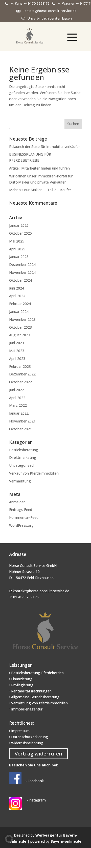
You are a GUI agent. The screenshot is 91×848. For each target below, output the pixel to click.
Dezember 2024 (22, 264)
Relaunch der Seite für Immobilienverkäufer (44, 146)
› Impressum (19, 730)
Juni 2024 (16, 288)
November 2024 (22, 272)
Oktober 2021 (20, 429)
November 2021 (22, 421)
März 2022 (18, 405)
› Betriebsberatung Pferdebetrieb (36, 672)
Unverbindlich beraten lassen (50, 18)
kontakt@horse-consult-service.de (50, 11)
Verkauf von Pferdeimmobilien (34, 473)
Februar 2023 (20, 366)
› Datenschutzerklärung (28, 736)
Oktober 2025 (20, 233)
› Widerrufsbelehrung (26, 742)
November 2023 (22, 319)
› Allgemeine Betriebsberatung (34, 696)
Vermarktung (20, 481)
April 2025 (17, 249)
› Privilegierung (21, 685)
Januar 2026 (19, 225)
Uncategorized (21, 465)
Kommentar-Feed (23, 517)
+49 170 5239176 (36, 3)
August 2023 (19, 334)
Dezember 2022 (22, 374)
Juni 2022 (16, 389)
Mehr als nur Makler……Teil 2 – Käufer (40, 189)
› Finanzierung (20, 678)
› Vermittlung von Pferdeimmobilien (38, 703)
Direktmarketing (22, 457)
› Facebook (35, 780)
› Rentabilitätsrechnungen (30, 691)
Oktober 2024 (20, 280)
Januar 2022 (19, 413)
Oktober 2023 (20, 327)
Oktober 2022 (20, 382)
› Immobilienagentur (25, 709)
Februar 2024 (20, 303)
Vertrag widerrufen (38, 753)
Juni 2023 (16, 342)
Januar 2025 (19, 256)
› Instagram (36, 800)
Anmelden (17, 501)
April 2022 (17, 397)
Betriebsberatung (23, 449)
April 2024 (17, 295)
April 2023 (17, 358)
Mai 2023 (16, 350)
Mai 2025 (16, 241)
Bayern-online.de (66, 841)
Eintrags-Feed (20, 509)
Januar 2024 (19, 311)
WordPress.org (21, 525)
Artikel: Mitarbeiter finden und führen (39, 168)
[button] (9, 839)
